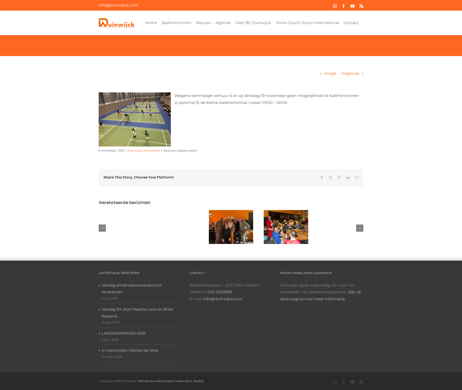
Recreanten (151, 150)
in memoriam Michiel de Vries (130, 350)
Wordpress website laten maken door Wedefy (171, 381)
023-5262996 (219, 292)
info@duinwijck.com (118, 5)
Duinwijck (134, 150)
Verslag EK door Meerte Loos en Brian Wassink (137, 313)
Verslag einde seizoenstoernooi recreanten (131, 288)
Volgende (350, 73)
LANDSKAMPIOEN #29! (124, 333)
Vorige (330, 73)
